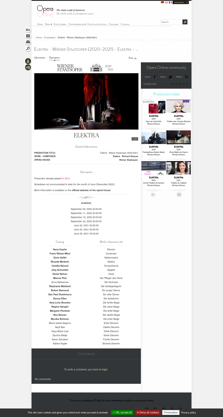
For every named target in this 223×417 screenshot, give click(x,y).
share (148, 76)
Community (28, 67)
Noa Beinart (59, 314)
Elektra (116, 156)
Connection (28, 61)
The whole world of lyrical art (70, 10)
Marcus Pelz (60, 278)
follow (179, 76)
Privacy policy (188, 412)
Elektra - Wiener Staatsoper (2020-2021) (77, 37)
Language (28, 30)
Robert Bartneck (60, 290)
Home (39, 37)
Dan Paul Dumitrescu (60, 294)
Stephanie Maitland (60, 286)
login (105, 369)
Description (54, 57)
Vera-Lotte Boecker (60, 302)
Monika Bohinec (60, 318)
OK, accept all (123, 412)
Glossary (28, 42)
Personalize (171, 412)
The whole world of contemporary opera (74, 13)
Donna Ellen (60, 298)
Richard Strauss (130, 156)
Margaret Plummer (60, 310)
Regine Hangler (60, 306)
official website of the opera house (91, 190)
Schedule (28, 36)
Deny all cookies (149, 412)
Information (39, 57)
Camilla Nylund (60, 265)
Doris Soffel (60, 257)
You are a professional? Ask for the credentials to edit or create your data (111, 400)
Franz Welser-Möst (60, 253)
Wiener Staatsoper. (128, 159)
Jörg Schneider (59, 269)
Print (131, 58)
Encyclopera (49, 37)
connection (179, 2)
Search (28, 48)
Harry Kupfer (60, 249)
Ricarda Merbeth (60, 261)
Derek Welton (60, 273)
